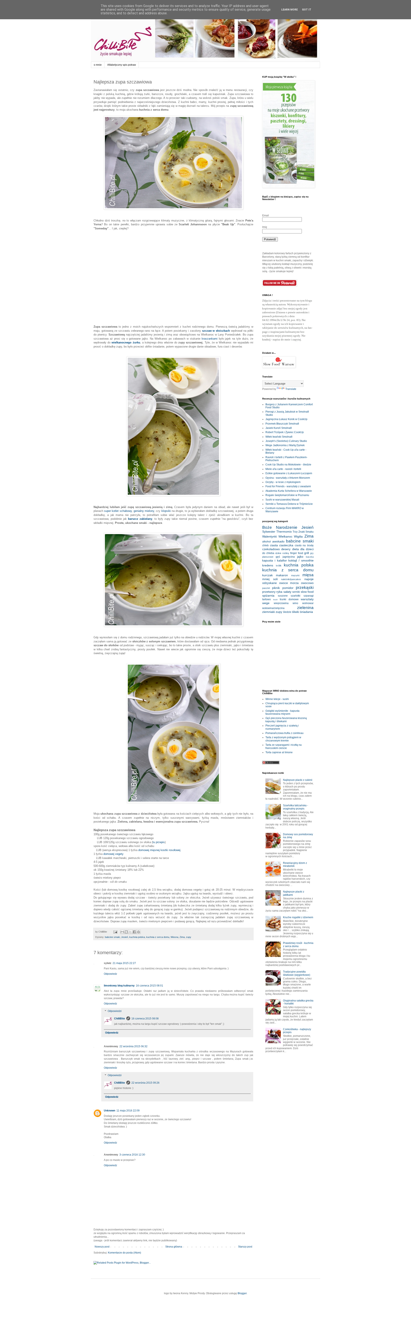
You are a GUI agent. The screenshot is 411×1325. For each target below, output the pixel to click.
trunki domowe (289, 599)
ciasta (274, 545)
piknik (276, 588)
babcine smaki (112, 937)
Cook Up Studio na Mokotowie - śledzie (288, 464)
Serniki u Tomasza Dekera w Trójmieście (289, 503)
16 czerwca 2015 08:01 (149, 985)
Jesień (124, 937)
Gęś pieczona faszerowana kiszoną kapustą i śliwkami (286, 720)
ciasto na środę (304, 545)
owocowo (307, 583)
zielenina (305, 607)
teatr (275, 599)
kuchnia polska (137, 937)
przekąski (305, 587)
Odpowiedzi (115, 1011)
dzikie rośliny (282, 553)
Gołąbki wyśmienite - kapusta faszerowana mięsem (282, 712)
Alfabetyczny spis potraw (121, 64)
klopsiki (166, 510)
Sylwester (268, 531)
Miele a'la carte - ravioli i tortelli (283, 469)
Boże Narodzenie (279, 527)
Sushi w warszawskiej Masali (282, 499)
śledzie (287, 612)
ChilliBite (119, 1018)
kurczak (267, 575)
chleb (265, 545)
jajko (300, 556)
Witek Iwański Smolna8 (278, 436)
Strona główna (173, 1246)
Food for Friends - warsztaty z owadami (288, 486)
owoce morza (289, 583)
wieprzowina (281, 603)
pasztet (266, 588)
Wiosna (174, 937)
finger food (296, 553)
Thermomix (284, 531)
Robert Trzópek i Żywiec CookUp (284, 432)
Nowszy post (102, 1246)
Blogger (242, 1293)
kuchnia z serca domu (157, 937)
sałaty (287, 591)
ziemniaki (268, 611)
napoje (309, 579)
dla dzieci (307, 549)
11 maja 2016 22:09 (128, 1110)
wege (266, 603)
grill (306, 553)
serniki (296, 591)
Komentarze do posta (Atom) (124, 1252)
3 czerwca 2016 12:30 (132, 1154)
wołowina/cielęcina (273, 608)
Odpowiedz (110, 973)
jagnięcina (289, 556)
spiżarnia (268, 595)
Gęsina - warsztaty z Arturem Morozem (287, 477)
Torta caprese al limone (279, 752)
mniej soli (270, 579)
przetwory (268, 591)
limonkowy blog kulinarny (119, 985)
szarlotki (295, 595)
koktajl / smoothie (301, 560)
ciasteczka (286, 545)
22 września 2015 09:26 (145, 1082)
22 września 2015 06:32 (133, 1046)
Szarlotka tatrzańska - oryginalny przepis (295, 807)
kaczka (310, 557)
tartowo (266, 599)
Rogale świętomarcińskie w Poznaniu (287, 495)
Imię (264, 227)
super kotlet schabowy (118, 510)
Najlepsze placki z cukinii (297, 779)
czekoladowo (271, 549)
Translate (290, 389)
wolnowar (308, 603)
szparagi (309, 595)
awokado (278, 541)
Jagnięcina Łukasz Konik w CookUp (286, 419)
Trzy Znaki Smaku (303, 531)
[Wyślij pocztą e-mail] (122, 932)
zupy (188, 937)
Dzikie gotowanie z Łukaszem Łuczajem (288, 473)
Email (265, 215)
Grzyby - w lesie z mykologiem (283, 482)
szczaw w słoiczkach (216, 330)
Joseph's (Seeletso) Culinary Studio (286, 441)
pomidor (287, 588)
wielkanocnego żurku (126, 342)
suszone (283, 595)
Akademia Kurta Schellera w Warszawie (288, 490)
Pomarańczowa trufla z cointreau (284, 733)
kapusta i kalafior (274, 560)
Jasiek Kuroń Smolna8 (278, 427)
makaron (282, 575)
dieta (295, 549)
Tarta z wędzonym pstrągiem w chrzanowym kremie (283, 739)
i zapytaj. (296, 339)
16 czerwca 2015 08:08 (145, 1018)
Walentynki (269, 536)
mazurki (295, 575)
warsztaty (307, 599)
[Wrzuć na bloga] (126, 932)
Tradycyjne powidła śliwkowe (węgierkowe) (296, 973)
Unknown (109, 1110)
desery (285, 549)
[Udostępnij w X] (130, 932)
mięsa (308, 575)
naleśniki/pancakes (291, 579)
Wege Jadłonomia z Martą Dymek (285, 445)
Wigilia (298, 536)
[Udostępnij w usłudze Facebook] (134, 932)
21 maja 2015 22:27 (124, 963)
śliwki (295, 611)
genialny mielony (144, 510)
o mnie (98, 64)
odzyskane (269, 583)
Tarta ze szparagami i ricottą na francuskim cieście (283, 746)
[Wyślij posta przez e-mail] (115, 931)
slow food (307, 591)
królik (278, 565)
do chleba (268, 553)
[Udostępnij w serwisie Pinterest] (138, 932)
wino (295, 603)
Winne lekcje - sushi (277, 699)
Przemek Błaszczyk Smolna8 (282, 423)
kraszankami (209, 338)
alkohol (266, 541)
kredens (267, 565)
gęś (278, 556)
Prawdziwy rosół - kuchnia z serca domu (298, 945)
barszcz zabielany (140, 518)
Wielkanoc (285, 536)
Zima (182, 937)
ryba (279, 591)
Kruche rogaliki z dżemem (298, 917)
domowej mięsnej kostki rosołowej (159, 850)
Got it (306, 9)
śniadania (306, 611)
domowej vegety (113, 854)
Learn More (289, 9)
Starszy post (245, 1246)
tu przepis (159, 842)
